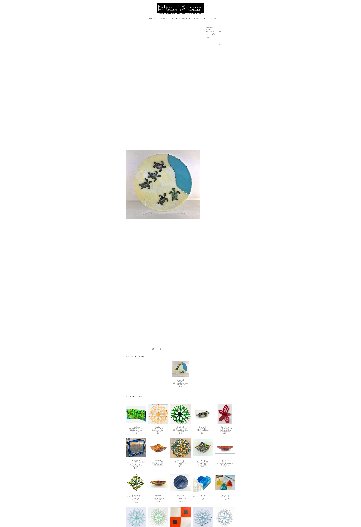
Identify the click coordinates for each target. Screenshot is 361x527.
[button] (161, 18)
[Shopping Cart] (215, 18)
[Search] (212, 18)
